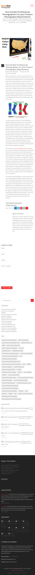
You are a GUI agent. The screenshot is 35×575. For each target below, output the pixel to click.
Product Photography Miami (8, 383)
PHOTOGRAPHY (27, 372)
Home (17, 25)
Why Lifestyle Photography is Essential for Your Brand (26, 417)
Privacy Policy (17, 573)
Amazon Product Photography (8, 309)
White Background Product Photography (11, 399)
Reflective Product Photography (9, 328)
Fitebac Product (5, 494)
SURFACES (4, 393)
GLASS (23, 364)
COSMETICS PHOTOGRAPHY (8, 472)
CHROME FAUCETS (6, 351)
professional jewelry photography (10, 385)
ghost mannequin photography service (11, 361)
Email (3, 254)
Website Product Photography (8, 329)
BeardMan (4, 506)
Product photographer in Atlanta (25, 377)
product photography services (24, 383)
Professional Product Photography (10, 388)
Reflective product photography (9, 391)
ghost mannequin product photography (11, 364)
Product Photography (11, 73)
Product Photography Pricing (8, 326)
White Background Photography (9, 331)
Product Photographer (6, 321)
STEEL (26, 391)
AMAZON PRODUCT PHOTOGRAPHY (10, 465)
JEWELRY (29, 364)
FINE (21, 356)
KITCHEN (19, 369)
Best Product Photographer (13, 345)
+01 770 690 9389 (13, 556)
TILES (15, 393)
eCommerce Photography (7, 311)
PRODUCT (4, 375)
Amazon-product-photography (9, 340)
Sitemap (10, 573)
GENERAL (3, 312)
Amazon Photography (23, 340)
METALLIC (20, 372)
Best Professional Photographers (14, 203)
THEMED (10, 393)
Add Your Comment (6, 266)
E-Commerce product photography (10, 353)
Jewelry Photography (6, 318)
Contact (25, 573)
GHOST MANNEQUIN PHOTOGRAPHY (10, 467)
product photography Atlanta (20, 148)
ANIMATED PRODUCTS (26, 342)
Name (3, 248)
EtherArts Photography (17, 570)
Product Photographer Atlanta (9, 377)
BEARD (3, 345)
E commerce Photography (26, 353)
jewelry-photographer (7, 367)
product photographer (14, 375)
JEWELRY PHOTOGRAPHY (7, 468)
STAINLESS (21, 391)
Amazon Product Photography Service (11, 342)
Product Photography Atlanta (8, 324)
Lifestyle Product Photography (8, 319)
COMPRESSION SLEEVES (17, 351)
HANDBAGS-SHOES (6, 473)
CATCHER (21, 348)
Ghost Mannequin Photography (9, 314)
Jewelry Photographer (6, 316)
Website (3, 260)
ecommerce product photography (10, 356)
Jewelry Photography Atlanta (8, 369)
